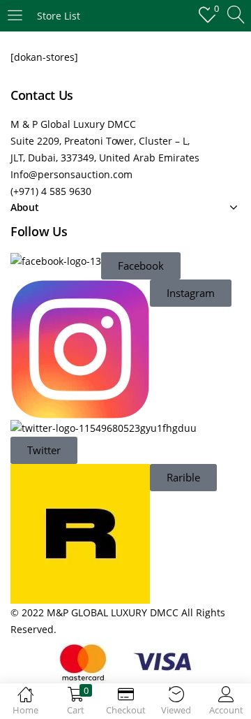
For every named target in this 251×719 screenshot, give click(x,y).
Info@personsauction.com (71, 174)
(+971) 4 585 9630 (50, 191)
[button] (141, 265)
